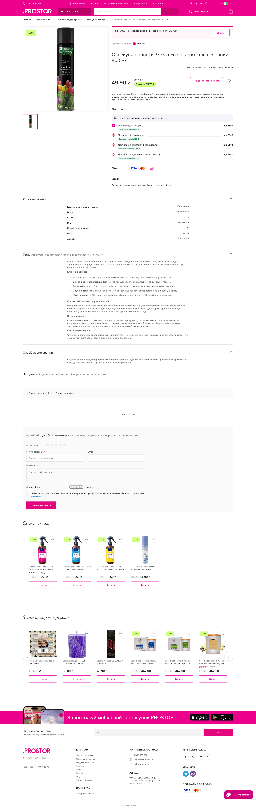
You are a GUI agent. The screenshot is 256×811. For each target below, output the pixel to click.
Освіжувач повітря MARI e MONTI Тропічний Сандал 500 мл (111, 568)
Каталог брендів (84, 780)
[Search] (170, 11)
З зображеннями (65, 393)
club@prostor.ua (141, 764)
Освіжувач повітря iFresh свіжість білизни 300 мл (144, 568)
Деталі (220, 33)
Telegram (201, 3)
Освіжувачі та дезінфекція (68, 19)
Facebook (191, 3)
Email (90, 451)
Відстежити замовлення (116, 3)
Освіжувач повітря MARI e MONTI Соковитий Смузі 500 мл (42, 568)
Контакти (80, 766)
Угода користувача (85, 762)
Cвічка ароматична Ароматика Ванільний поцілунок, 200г (212, 662)
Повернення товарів (85, 759)
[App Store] (200, 717)
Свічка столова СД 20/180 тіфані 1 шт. (110, 662)
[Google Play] (222, 717)
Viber (206, 3)
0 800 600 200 (34, 3)
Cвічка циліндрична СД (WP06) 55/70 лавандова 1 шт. (75, 662)
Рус (231, 3)
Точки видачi (78, 3)
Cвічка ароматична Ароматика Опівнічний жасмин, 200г (144, 662)
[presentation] (27, 656)
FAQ (78, 777)
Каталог (73, 11)
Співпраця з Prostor (85, 793)
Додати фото (33, 487)
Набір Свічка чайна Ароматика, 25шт (42, 662)
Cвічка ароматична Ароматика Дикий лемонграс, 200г (178, 662)
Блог (78, 769)
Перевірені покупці (38, 393)
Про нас (80, 773)
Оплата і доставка (84, 755)
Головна (27, 19)
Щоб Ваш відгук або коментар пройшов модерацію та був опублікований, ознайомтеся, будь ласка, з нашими (87, 495)
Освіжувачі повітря (95, 19)
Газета (94, 3)
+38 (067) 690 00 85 (143, 759)
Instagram (196, 3)
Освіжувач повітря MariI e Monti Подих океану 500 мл (77, 568)
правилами (35, 496)
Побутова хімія (42, 19)
